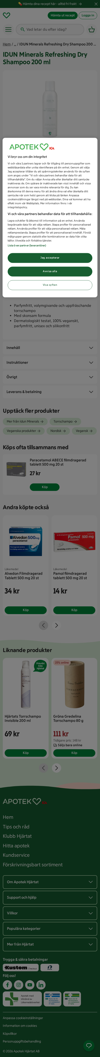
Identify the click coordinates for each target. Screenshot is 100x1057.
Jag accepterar (50, 258)
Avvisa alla (50, 271)
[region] (50, 217)
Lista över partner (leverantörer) (27, 245)
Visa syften (50, 285)
